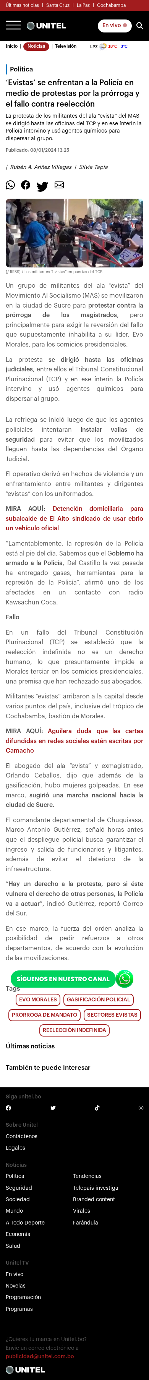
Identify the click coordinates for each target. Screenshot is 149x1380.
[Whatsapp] (10, 185)
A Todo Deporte (25, 1223)
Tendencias (87, 1176)
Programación (23, 1297)
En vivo (112, 25)
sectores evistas (112, 1015)
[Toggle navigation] (13, 26)
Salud (13, 1246)
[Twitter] (42, 186)
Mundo (14, 1211)
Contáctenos (21, 1136)
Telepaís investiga (95, 1188)
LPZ (94, 47)
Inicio (12, 46)
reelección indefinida (74, 1030)
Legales (15, 1148)
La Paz (83, 5)
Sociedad (18, 1199)
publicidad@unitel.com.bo (40, 1356)
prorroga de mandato (44, 1015)
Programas (19, 1309)
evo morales (38, 1000)
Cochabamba (111, 5)
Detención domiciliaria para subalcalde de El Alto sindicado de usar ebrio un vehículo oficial (74, 518)
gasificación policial (98, 1000)
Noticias (36, 46)
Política (15, 1176)
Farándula (85, 1223)
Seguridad (19, 1188)
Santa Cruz (58, 5)
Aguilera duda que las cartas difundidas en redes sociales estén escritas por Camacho (74, 741)
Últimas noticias (22, 5)
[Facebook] (25, 185)
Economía (18, 1234)
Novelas (16, 1286)
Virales (81, 1211)
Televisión (65, 46)
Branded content (94, 1199)
